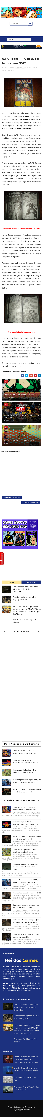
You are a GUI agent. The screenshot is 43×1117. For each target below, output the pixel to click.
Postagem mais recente (12, 497)
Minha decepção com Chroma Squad (19, 440)
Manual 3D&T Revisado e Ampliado (16, 129)
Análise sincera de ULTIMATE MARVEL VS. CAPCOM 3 (21, 416)
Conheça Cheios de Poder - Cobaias (19, 395)
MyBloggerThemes (21, 1110)
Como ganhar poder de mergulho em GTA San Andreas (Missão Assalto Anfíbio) (25, 866)
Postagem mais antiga (30, 502)
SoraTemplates (28, 1107)
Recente (11, 582)
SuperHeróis (11, 70)
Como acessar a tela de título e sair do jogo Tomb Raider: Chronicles (25, 589)
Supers (27, 116)
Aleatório (31, 582)
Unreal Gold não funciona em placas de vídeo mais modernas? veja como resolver (27, 1059)
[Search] (30, 24)
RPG (30, 68)
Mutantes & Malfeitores (30, 119)
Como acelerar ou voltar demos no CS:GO (27, 893)
